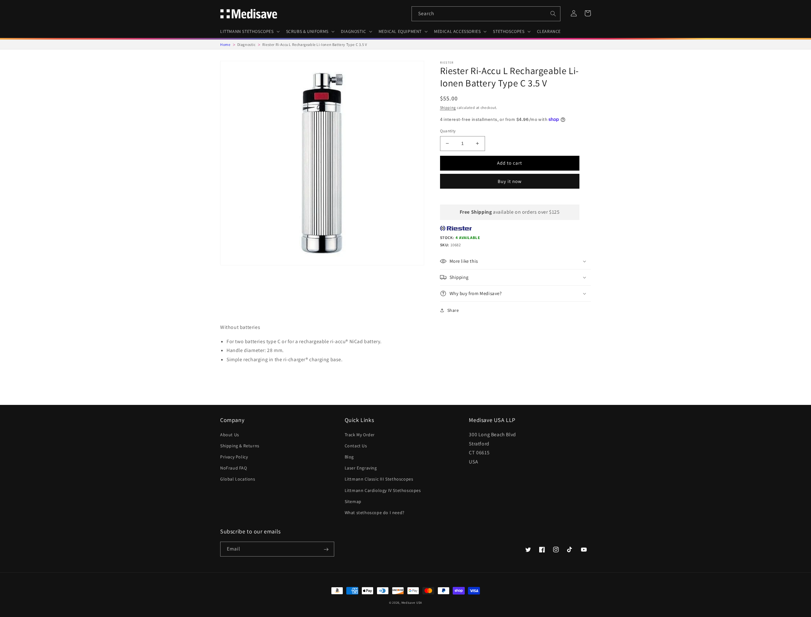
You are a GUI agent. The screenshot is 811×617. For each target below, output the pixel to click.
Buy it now (510, 181)
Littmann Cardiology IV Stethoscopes (383, 490)
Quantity (448, 131)
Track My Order (360, 435)
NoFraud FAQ (233, 468)
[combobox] (486, 14)
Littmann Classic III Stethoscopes (379, 479)
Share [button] (453, 310)
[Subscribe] (326, 549)
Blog (349, 457)
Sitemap (353, 501)
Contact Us (356, 446)
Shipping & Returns (239, 446)
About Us (229, 435)
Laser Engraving (361, 468)
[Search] (553, 14)
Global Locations (237, 479)
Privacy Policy (234, 457)
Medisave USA (411, 603)
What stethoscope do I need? (375, 512)
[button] (249, 31)
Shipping (448, 107)
